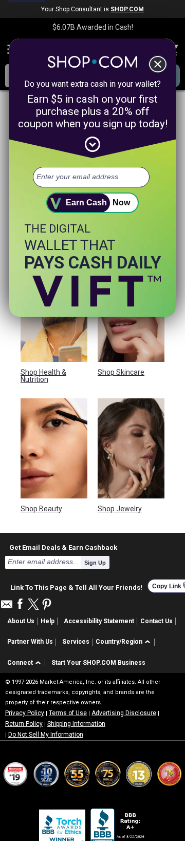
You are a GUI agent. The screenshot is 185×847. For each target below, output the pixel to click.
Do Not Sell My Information (45, 734)
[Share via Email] (6, 607)
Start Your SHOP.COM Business (98, 662)
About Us (20, 621)
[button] (125, 642)
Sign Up (95, 563)
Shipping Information (76, 723)
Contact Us (156, 621)
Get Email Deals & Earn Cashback (63, 547)
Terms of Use (68, 713)
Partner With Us (30, 641)
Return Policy (24, 723)
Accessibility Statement (99, 621)
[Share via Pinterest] (46, 605)
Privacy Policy (24, 713)
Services (75, 641)
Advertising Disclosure (123, 713)
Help (47, 621)
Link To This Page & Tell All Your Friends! (76, 586)
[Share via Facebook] (20, 604)
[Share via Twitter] (33, 605)
